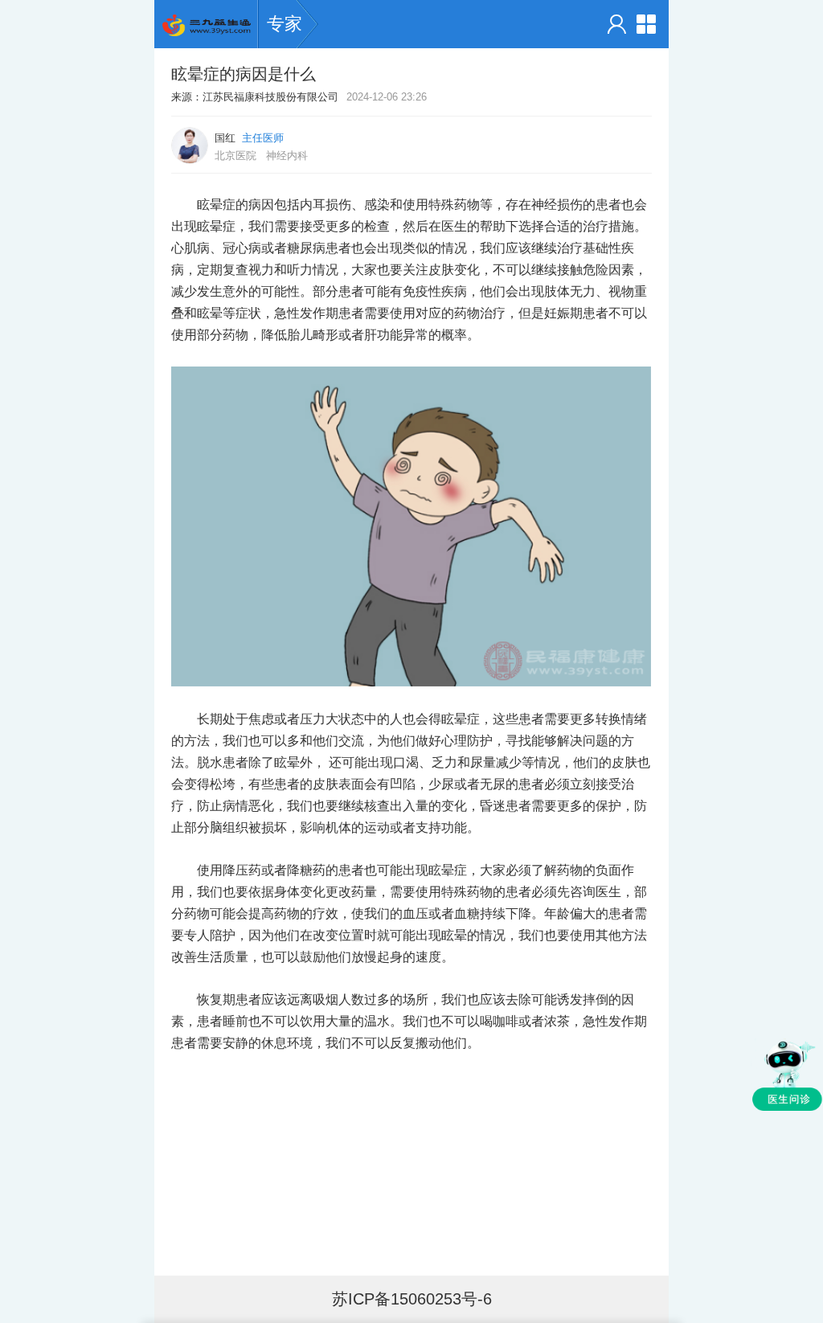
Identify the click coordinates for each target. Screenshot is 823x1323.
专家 (284, 24)
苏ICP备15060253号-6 (412, 1299)
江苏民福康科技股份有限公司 (270, 97)
